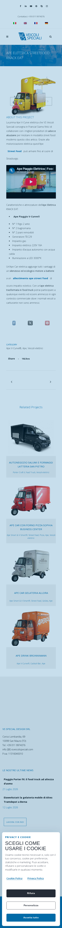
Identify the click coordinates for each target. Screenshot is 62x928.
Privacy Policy (35, 878)
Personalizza (31, 905)
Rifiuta (31, 893)
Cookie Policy (14, 878)
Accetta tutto (31, 917)
